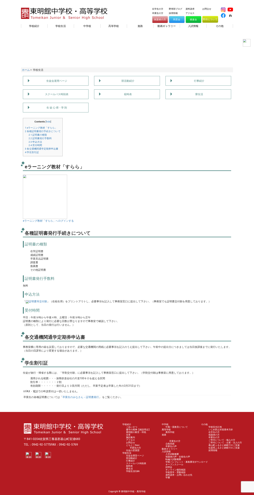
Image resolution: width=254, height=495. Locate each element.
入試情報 (166, 451)
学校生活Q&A (132, 471)
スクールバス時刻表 (56, 94)
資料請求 (190, 9)
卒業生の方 (157, 13)
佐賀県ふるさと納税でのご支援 (224, 448)
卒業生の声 (171, 446)
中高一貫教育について (176, 427)
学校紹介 (126, 424)
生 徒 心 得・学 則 (56, 107)
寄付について (210, 19)
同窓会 (177, 19)
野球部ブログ (175, 9)
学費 (167, 477)
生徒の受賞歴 (132, 450)
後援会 (193, 19)
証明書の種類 (38, 134)
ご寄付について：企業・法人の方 (225, 442)
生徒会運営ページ (135, 455)
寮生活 (199, 94)
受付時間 (35, 145)
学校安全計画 (215, 427)
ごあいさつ (131, 427)
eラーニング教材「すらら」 (41, 127)
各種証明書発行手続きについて (43, 131)
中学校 (165, 424)
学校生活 (126, 453)
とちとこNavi (132, 445)
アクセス (190, 13)
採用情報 (173, 13)
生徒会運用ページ (56, 80)
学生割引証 (32, 152)
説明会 (168, 467)
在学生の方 (157, 9)
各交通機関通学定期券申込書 (41, 148)
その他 (204, 424)
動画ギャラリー (169, 449)
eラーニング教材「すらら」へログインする (48, 220)
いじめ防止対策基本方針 (220, 429)
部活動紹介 (127, 80)
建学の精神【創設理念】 (138, 429)
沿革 (128, 434)
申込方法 (35, 141)
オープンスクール (174, 464)
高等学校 (166, 429)
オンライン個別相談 (175, 469)
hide (48, 121)
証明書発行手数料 (40, 138)
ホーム (26, 69)
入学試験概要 (172, 454)
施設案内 (130, 437)
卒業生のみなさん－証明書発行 (80, 397)
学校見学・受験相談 (175, 472)
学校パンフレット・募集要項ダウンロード (186, 462)
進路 (164, 434)
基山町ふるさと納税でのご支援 (224, 445)
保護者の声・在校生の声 (177, 456)
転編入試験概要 (173, 459)
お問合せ (206, 9)
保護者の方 (160, 19)
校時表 (128, 94)
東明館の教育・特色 (136, 432)
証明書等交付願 (38, 301)
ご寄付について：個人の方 (221, 440)
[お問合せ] (245, 43)
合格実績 (169, 443)
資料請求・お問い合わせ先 (178, 475)
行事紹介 (199, 80)
